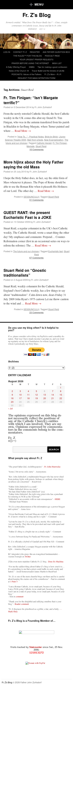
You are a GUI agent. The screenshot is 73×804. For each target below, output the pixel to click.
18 (28, 398)
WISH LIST (57, 63)
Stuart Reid (41, 146)
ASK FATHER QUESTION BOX (56, 51)
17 (20, 398)
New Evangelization (53, 139)
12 (36, 394)
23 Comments (36, 312)
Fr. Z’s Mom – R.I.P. (52, 74)
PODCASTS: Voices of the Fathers (26, 74)
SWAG (32, 66)
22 (61, 398)
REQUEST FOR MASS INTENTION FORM (36, 78)
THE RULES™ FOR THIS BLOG (27, 55)
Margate (31, 146)
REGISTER (35, 51)
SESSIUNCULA (31, 196)
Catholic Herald (44, 142)
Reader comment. (22, 603)
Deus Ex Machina (55, 561)
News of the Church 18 (19, 70)
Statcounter (36, 647)
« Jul (10, 408)
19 (36, 398)
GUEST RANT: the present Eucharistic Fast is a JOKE (27, 215)
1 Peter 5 (14, 581)
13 (44, 394)
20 (44, 398)
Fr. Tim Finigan (60, 142)
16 (12, 398)
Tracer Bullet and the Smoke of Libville (48, 70)
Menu (39, 4)
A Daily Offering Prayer (16, 66)
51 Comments (36, 200)
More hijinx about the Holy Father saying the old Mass (33, 164)
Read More (23, 131)
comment (19, 596)
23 (12, 401)
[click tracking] (36, 652)
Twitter (28, 556)
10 (20, 394)
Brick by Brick (51, 136)
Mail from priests (35, 139)
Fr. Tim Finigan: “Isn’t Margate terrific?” (31, 100)
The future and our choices (26, 251)
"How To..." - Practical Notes (30, 136)
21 (52, 398)
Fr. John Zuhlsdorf (43, 107)
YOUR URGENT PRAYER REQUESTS (36, 59)
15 (61, 394)
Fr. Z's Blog (37, 15)
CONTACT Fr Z (20, 51)
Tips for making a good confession (52, 66)
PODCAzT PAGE (52, 55)
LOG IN (6, 51)
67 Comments (36, 257)
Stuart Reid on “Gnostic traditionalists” (25, 273)
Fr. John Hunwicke (52, 466)
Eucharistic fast (55, 251)
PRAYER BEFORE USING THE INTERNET (30, 63)
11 (28, 394)
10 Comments (36, 149)
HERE (57, 499)
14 (52, 394)
